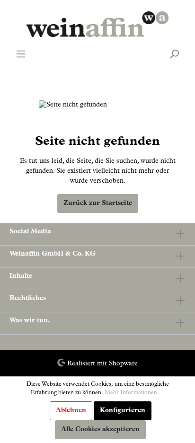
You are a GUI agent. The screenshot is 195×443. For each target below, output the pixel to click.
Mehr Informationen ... (134, 393)
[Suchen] (174, 54)
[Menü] (20, 54)
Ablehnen (71, 411)
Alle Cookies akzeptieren (100, 429)
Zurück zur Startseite (97, 203)
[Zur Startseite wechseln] (97, 24)
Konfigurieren (122, 411)
